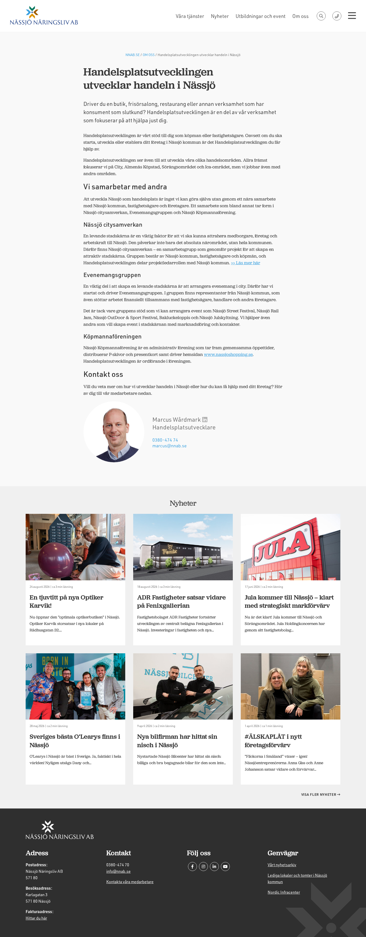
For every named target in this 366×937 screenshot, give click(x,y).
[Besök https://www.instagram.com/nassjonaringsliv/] (203, 866)
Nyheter (220, 16)
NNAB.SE (132, 54)
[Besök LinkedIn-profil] (204, 419)
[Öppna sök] (321, 15)
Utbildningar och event (261, 16)
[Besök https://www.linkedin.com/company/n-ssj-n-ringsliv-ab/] (214, 866)
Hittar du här (36, 918)
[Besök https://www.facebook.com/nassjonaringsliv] (192, 866)
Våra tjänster (190, 16)
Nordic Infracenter (284, 892)
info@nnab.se (118, 871)
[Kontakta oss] (336, 15)
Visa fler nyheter (319, 794)
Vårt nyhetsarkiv (282, 864)
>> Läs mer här (245, 263)
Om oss (300, 16)
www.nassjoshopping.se (228, 354)
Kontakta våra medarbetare (130, 881)
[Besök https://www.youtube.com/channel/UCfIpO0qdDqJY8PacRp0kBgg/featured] (225, 866)
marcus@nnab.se (169, 446)
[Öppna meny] (352, 16)
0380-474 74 (165, 440)
